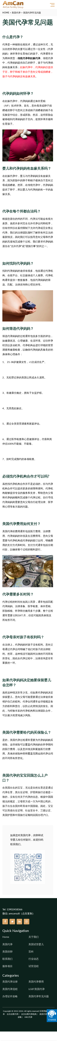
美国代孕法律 (10, 981)
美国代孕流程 (10, 989)
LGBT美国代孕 (36, 989)
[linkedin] (19, 921)
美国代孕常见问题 (32, 13)
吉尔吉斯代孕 (12, 1014)
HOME (5, 13)
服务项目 (7, 966)
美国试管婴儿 (36, 944)
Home (5, 937)
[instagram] (26, 921)
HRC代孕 (28, 1017)
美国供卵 (7, 951)
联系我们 (7, 959)
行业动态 (33, 959)
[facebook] (5, 921)
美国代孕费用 (36, 981)
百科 (31, 951)
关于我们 (33, 937)
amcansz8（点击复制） (22, 913)
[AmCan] (13, 4)
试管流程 (33, 966)
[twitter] (12, 921)
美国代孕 (16, 13)
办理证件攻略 (10, 996)
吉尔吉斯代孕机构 (28, 1014)
